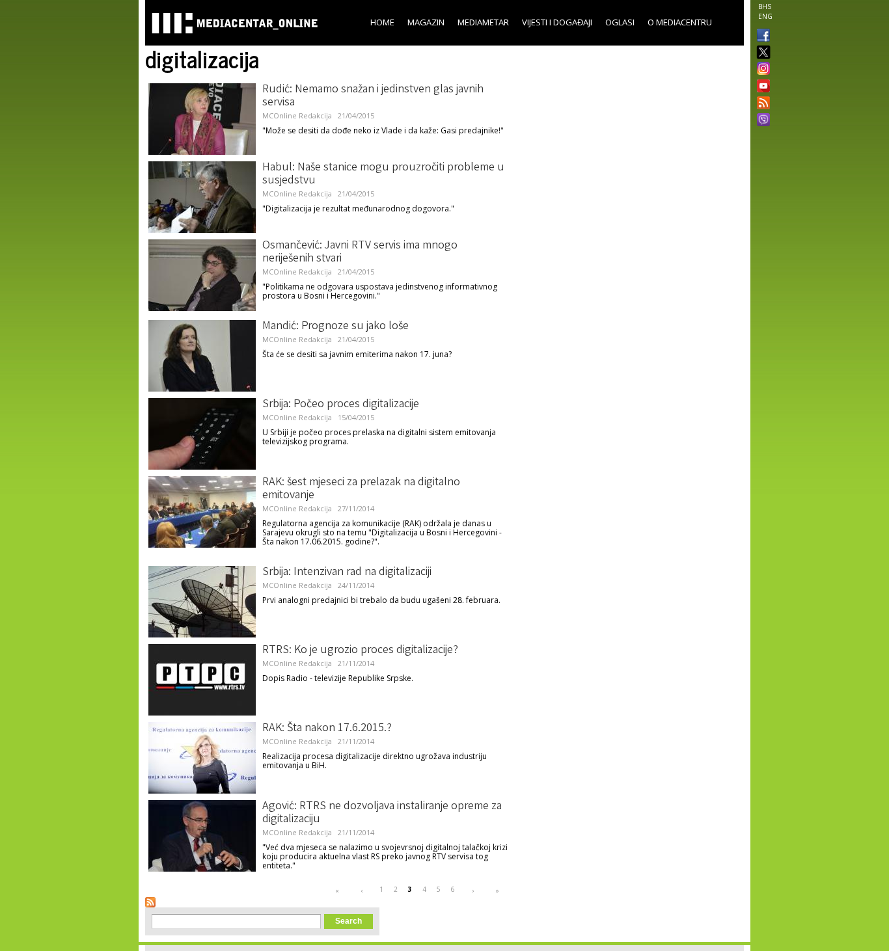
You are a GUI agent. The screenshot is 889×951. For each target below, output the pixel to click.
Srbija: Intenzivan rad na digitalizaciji (346, 572)
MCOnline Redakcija (297, 115)
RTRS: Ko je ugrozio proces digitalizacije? (360, 650)
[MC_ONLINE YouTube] (761, 85)
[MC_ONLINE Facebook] (761, 36)
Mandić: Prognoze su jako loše (335, 326)
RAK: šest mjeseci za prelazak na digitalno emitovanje (361, 489)
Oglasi (620, 22)
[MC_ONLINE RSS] (761, 104)
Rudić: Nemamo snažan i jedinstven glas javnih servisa (373, 96)
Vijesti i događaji (557, 22)
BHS (764, 6)
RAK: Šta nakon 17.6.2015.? (327, 728)
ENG (765, 16)
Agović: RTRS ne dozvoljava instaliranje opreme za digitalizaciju (382, 813)
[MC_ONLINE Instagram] (761, 69)
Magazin (425, 22)
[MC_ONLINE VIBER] (761, 121)
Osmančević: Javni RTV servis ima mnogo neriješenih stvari (360, 252)
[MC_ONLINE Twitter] (760, 53)
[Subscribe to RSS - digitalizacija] (150, 902)
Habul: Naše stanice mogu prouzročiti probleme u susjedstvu (383, 174)
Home (382, 22)
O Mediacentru (680, 22)
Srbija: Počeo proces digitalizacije (340, 404)
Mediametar (483, 22)
